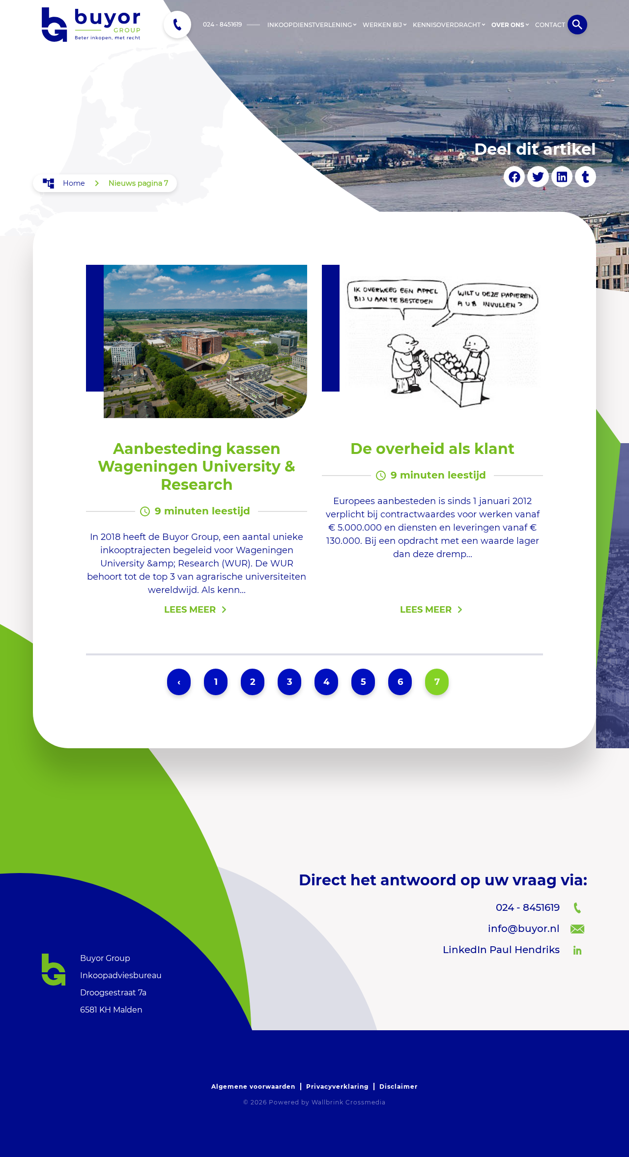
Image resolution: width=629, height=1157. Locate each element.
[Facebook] (514, 176)
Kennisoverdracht (447, 24)
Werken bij (382, 24)
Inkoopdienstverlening (309, 24)
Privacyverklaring (337, 1086)
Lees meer (190, 609)
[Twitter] (537, 176)
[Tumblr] (585, 176)
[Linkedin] (561, 176)
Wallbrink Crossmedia (349, 1102)
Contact (550, 24)
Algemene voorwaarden (253, 1086)
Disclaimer (398, 1086)
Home (74, 183)
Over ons (507, 24)
